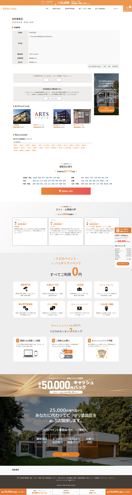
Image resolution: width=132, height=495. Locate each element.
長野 (53, 181)
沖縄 (110, 184)
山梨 (49, 181)
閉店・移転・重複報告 (111, 66)
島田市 (59, 145)
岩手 (43, 178)
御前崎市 (54, 148)
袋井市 (23, 148)
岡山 (41, 184)
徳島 (53, 184)
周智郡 (34, 150)
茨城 (99, 178)
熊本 (94, 184)
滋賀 (94, 181)
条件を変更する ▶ (123, 263)
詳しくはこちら (53, 98)
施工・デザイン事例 (85, 9)
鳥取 (34, 184)
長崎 (90, 184)
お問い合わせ (61, 478)
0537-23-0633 (33, 54)
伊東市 (53, 145)
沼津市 (28, 145)
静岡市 (15, 145)
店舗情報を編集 (96, 66)
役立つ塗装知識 (100, 9)
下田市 (29, 148)
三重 (106, 181)
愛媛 (60, 184)
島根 (38, 184)
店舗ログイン (71, 480)
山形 (54, 178)
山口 (49, 184)
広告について (90, 478)
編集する (34, 58)
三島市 (40, 145)
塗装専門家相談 (70, 9)
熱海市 (34, 145)
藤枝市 (84, 145)
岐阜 (60, 181)
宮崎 (101, 184)
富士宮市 (46, 145)
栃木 (103, 178)
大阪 (82, 181)
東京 (82, 178)
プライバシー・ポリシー (107, 478)
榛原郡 (28, 150)
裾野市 (35, 148)
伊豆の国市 (68, 148)
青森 (39, 178)
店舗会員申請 (81, 478)
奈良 (97, 181)
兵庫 (86, 181)
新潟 (34, 181)
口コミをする (52, 80)
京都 (90, 181)
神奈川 (87, 178)
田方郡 (15, 150)
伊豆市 (47, 148)
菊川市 (61, 148)
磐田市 (72, 145)
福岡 (82, 184)
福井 (45, 181)
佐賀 (86, 184)
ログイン (54, 478)
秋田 (50, 178)
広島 (45, 184)
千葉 (95, 178)
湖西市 (41, 148)
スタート (66, 454)
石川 (41, 181)
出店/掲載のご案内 (71, 478)
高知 (64, 184)
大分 (97, 184)
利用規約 (96, 478)
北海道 (35, 178)
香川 (56, 184)
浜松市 (22, 145)
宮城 (47, 178)
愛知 (56, 181)
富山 (38, 181)
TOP (47, 9)
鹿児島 (106, 184)
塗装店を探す (57, 9)
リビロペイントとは (61, 480)
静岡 (64, 181)
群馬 (106, 178)
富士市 (66, 145)
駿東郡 (22, 150)
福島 (58, 178)
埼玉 (91, 178)
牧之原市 (76, 148)
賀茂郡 (83, 148)
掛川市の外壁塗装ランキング (22, 139)
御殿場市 (16, 148)
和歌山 (102, 181)
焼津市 (78, 145)
